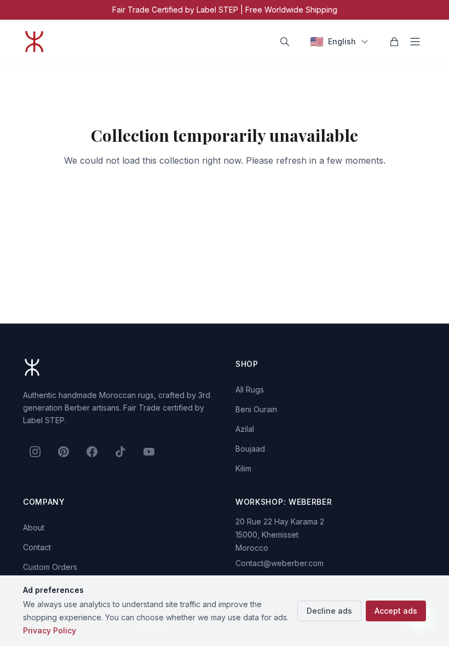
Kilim (243, 468)
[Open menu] (415, 41)
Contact (37, 547)
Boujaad (250, 448)
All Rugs (249, 389)
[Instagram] (35, 452)
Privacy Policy (49, 630)
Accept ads (396, 610)
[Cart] (394, 42)
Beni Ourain (256, 409)
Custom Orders (50, 567)
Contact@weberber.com (279, 563)
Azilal (244, 429)
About (33, 527)
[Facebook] (92, 452)
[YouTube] (149, 452)
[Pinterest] (63, 452)
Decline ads (329, 610)
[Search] (285, 42)
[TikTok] (120, 452)
